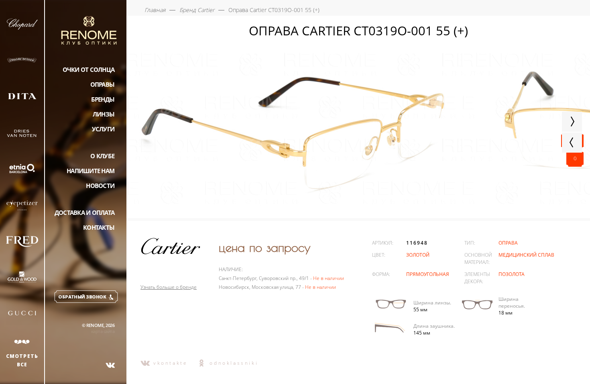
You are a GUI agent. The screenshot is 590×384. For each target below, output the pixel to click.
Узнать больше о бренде (168, 287)
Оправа (508, 242)
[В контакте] (110, 365)
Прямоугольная (427, 274)
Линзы (103, 114)
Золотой (417, 254)
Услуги (103, 129)
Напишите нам (90, 171)
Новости (100, 186)
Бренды (103, 99)
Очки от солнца (89, 69)
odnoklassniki (234, 362)
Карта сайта (102, 331)
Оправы (102, 84)
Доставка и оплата (84, 212)
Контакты (98, 227)
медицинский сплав (526, 254)
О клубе (102, 156)
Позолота (511, 274)
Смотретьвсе (22, 360)
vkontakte (170, 362)
